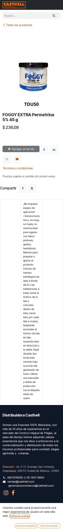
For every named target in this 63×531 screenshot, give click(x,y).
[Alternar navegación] (57, 4)
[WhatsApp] (7, 159)
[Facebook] (44, 150)
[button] (8, 137)
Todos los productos (19, 25)
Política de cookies (19, 516)
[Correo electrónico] (17, 159)
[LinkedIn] (54, 150)
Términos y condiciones (18, 168)
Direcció (9, 466)
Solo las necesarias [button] (25, 525)
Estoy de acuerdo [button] (49, 525)
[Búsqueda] (53, 15)
